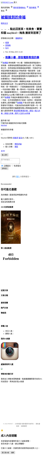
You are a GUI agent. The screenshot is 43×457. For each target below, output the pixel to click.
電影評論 (18, 144)
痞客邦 (15, 138)
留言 (20, 138)
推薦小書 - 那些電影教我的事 (22, 57)
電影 (16, 147)
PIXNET (10, 424)
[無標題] (4, 63)
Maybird (4, 125)
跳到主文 (4, 23)
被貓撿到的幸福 (13, 17)
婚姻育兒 (18, 38)
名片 (7, 48)
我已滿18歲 (5, 452)
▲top (3, 151)
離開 (12, 452)
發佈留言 (4, 168)
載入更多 (4, 155)
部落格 (8, 45)
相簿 (7, 43)
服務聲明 (24, 426)
